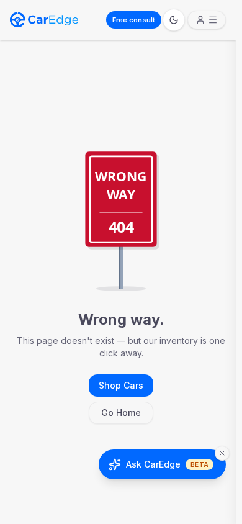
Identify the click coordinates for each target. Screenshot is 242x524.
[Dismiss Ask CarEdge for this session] (222, 453)
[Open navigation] (206, 20)
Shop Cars (121, 385)
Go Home (121, 412)
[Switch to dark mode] (174, 20)
